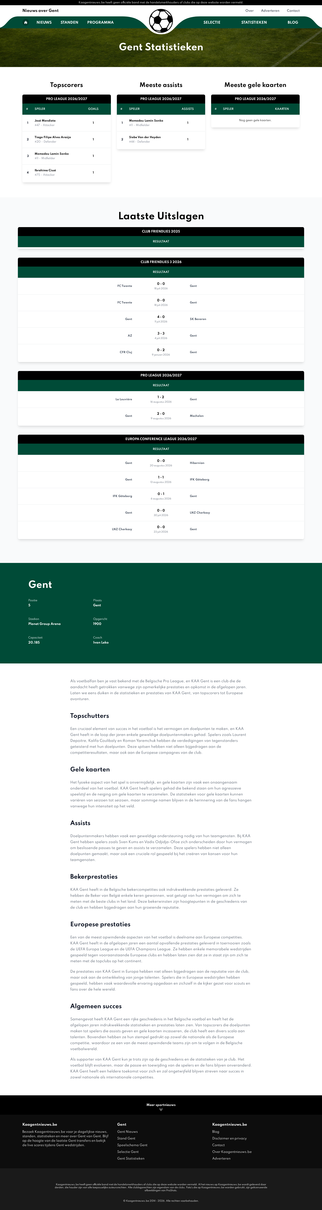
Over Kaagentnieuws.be (232, 1152)
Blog (293, 23)
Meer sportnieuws (161, 1105)
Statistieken (254, 23)
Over (249, 10)
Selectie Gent (128, 1152)
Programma (100, 23)
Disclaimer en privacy (229, 1138)
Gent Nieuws (127, 1131)
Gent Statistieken (130, 1158)
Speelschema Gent (132, 1145)
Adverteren (270, 10)
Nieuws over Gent (40, 11)
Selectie (211, 23)
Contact (293, 10)
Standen (69, 23)
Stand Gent (126, 1138)
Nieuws (44, 23)
